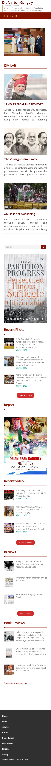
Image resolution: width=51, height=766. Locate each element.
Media (14, 15)
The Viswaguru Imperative (21, 159)
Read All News (25, 613)
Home (7, 15)
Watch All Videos (25, 542)
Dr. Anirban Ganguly (17, 2)
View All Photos (25, 395)
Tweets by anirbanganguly (15, 683)
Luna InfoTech (21, 759)
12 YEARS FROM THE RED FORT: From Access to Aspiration (25, 104)
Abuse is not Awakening (19, 214)
